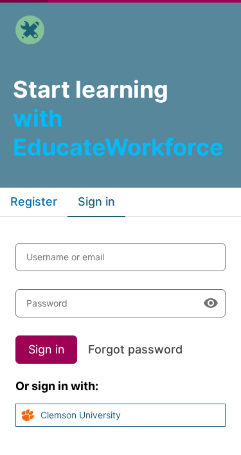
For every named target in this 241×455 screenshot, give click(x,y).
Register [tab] (33, 201)
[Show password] (210, 303)
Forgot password (135, 349)
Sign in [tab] (96, 201)
